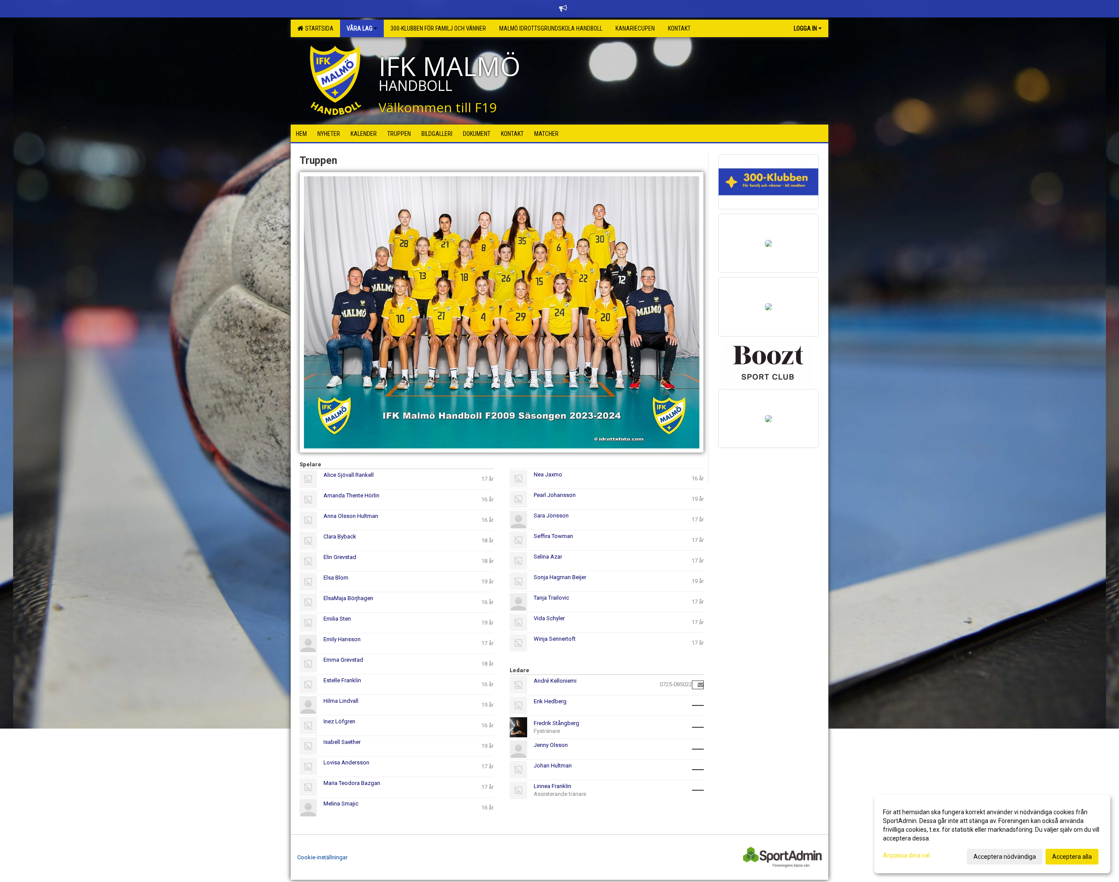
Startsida (318, 28)
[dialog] (992, 834)
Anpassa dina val (906, 855)
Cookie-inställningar (322, 857)
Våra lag (359, 28)
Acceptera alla (1072, 856)
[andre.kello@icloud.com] (700, 684)
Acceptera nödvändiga (1004, 856)
